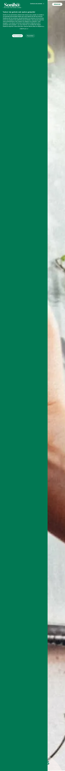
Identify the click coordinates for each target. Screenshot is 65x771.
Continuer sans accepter (36, 3)
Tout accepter (17, 36)
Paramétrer (30, 36)
